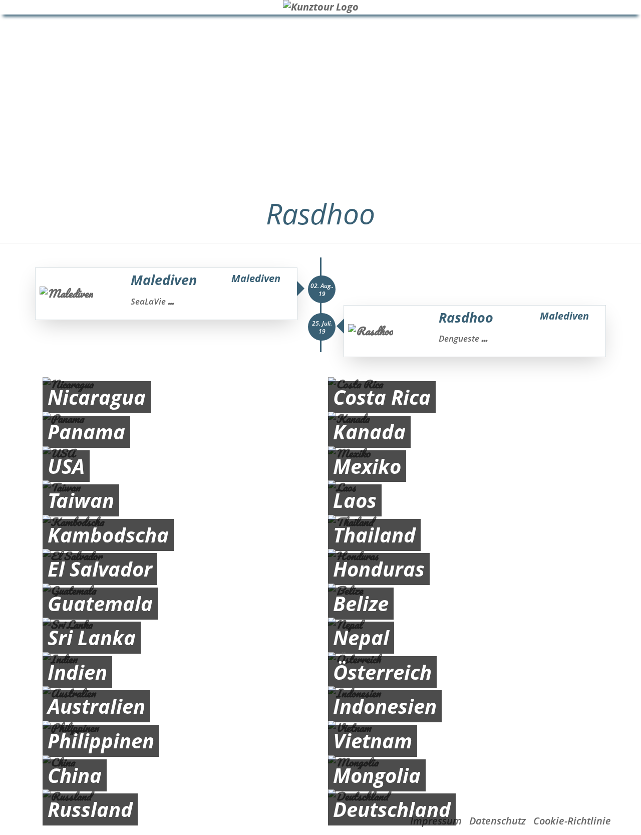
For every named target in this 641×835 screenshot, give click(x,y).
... (171, 301)
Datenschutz (497, 820)
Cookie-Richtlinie (572, 820)
